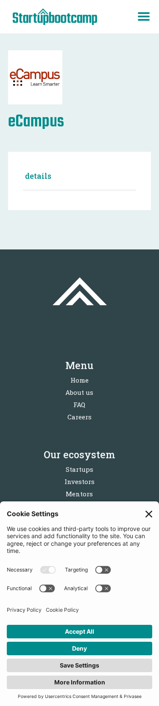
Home (79, 380)
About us (79, 392)
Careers (79, 417)
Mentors (79, 494)
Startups (79, 469)
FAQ (79, 404)
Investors (79, 481)
